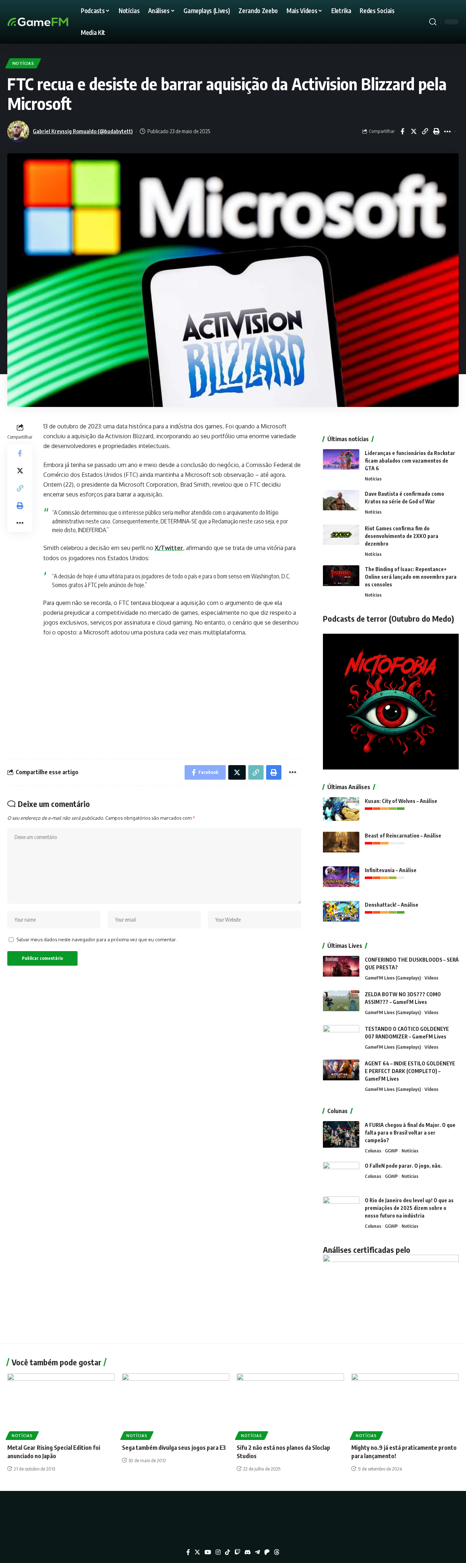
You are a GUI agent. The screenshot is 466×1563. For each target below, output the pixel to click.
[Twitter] (197, 1552)
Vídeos (431, 978)
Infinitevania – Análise (390, 870)
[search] (433, 22)
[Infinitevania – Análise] (341, 880)
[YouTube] (208, 1552)
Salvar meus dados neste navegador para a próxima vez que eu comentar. (96, 939)
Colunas (373, 1151)
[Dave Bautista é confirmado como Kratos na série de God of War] (341, 503)
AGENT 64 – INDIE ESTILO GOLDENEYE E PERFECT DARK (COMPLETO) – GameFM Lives (410, 1071)
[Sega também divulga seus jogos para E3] (175, 1405)
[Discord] (247, 1552)
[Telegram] (257, 1552)
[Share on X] (413, 131)
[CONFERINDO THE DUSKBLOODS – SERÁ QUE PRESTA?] (341, 969)
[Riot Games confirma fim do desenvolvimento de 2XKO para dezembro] (341, 538)
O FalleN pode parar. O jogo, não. (403, 1166)
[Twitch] (237, 1552)
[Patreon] (266, 1552)
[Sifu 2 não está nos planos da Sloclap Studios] (290, 1405)
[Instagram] (218, 1552)
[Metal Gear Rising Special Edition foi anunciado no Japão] (61, 1405)
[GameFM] (51, 21)
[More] (447, 131)
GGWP (391, 1151)
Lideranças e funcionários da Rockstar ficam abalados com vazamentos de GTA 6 (410, 460)
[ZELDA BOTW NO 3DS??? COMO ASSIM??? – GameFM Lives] (341, 1004)
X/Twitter (169, 547)
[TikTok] (227, 1552)
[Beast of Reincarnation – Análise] (341, 845)
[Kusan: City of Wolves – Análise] (341, 810)
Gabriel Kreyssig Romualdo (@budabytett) (83, 131)
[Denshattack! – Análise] (341, 914)
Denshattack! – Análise (391, 905)
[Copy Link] (425, 131)
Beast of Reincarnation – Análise (403, 835)
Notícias (23, 63)
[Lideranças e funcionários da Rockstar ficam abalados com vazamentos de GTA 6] (341, 462)
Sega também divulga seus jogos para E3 (174, 1447)
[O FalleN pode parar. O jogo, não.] (341, 1175)
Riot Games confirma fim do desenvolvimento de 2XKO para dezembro (401, 536)
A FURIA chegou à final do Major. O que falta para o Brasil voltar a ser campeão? (410, 1132)
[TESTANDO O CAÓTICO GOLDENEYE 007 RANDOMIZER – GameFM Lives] (341, 1038)
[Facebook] (188, 1552)
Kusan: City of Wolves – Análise (401, 801)
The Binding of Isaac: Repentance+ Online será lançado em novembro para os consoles (411, 576)
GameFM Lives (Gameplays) (393, 978)
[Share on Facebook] (402, 131)
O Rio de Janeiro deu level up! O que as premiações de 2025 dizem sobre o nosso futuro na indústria (409, 1208)
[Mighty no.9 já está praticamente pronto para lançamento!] (405, 1405)
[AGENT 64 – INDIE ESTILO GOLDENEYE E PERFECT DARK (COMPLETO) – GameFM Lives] (341, 1073)
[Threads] (276, 1552)
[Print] (436, 131)
